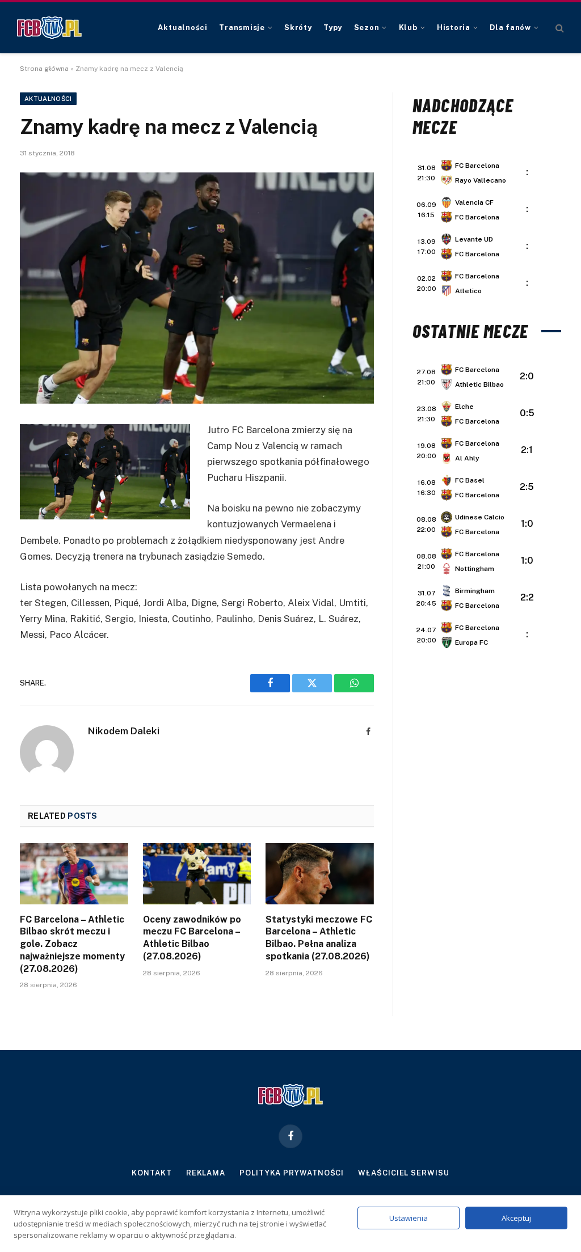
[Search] (558, 28)
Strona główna (44, 69)
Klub (408, 27)
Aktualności (182, 27)
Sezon (367, 27)
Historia (453, 27)
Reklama (205, 1173)
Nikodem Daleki (123, 731)
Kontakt (151, 1173)
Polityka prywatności (291, 1173)
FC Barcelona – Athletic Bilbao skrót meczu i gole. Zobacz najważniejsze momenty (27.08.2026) (72, 944)
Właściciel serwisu (403, 1173)
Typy (332, 27)
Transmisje (242, 27)
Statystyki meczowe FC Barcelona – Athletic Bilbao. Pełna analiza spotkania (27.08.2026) (319, 938)
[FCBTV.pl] (49, 28)
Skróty (298, 27)
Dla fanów (510, 27)
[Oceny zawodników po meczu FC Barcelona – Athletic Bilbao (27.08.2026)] (197, 873)
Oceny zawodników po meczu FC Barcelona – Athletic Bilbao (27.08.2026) (192, 938)
